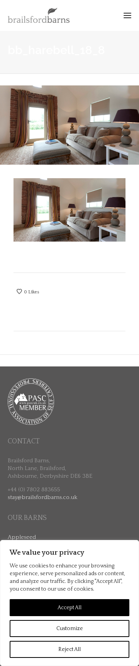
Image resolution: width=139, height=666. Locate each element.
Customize (69, 628)
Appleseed (22, 537)
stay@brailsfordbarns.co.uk (42, 497)
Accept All (69, 608)
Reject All (69, 649)
